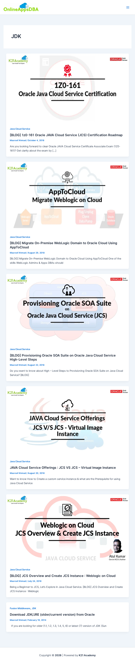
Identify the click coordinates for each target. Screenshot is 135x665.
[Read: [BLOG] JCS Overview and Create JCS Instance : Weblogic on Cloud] (67, 528)
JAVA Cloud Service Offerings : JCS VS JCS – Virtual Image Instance (63, 467)
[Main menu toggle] (127, 7)
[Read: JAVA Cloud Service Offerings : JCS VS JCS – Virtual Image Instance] (67, 420)
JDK (34, 608)
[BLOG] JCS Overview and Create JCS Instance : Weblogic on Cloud (63, 576)
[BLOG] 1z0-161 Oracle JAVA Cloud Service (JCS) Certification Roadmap (66, 135)
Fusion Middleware (20, 608)
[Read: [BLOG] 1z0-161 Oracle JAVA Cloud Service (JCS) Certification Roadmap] (67, 88)
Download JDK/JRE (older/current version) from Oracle (52, 614)
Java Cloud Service (20, 129)
